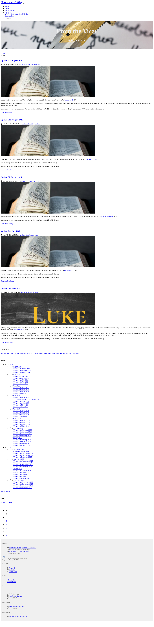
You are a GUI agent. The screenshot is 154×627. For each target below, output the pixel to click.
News (7, 8)
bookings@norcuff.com (16, 606)
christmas (73, 353)
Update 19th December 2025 (23, 453)
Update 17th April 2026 (21, 413)
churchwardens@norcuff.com (18, 616)
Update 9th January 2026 (21, 445)
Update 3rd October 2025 (21, 478)
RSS (12, 502)
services (37, 64)
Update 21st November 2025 (23, 463)
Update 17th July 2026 (20, 380)
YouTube (12, 570)
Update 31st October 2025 (22, 471)
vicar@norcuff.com (15, 596)
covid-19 (31, 353)
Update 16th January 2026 (22, 443)
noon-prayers (23, 353)
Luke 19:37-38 (19, 330)
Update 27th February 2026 (22, 430)
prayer (36, 353)
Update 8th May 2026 (20, 405)
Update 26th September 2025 (23, 482)
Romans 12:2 (68, 100)
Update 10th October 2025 (22, 476)
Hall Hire (25, 14)
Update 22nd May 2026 (21, 401)
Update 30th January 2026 (22, 440)
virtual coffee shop (45, 353)
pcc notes (63, 353)
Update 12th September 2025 (23, 486)
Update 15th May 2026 (21, 403)
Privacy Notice (11, 582)
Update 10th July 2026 (20, 382)
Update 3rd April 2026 (20, 416)
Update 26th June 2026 (21, 388)
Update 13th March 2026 (21, 424)
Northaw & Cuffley (11, 2)
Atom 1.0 (5, 502)
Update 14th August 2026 (12, 120)
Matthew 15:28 (90, 159)
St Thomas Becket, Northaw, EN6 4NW (22, 548)
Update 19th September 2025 (23, 484)
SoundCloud (13, 572)
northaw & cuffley (28, 64)
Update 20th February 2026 (22, 432)
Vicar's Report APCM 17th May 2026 (26, 399)
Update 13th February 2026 (22, 434)
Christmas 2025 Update (21, 451)
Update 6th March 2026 (21, 426)
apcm (68, 353)
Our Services (17, 14)
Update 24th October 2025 (22, 472)
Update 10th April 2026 (21, 414)
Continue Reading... (7, 112)
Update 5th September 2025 (22, 488)
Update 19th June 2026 (21, 390)
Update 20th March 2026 (21, 422)
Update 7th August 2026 (11, 177)
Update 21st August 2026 (11, 60)
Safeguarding (9, 16)
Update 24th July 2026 (11, 288)
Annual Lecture (10, 10)
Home (7, 6)
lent (78, 353)
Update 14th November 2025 (23, 465)
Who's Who (9, 14)
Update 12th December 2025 (23, 455)
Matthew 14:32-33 (107, 216)
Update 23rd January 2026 (22, 441)
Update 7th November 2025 (22, 467)
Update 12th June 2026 (21, 391)
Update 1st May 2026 (20, 407)
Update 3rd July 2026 (20, 384)
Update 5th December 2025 (22, 457)
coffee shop (55, 353)
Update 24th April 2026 (21, 411)
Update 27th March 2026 (21, 420)
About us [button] (8, 12)
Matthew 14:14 (69, 270)
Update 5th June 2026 (20, 393)
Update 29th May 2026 (21, 397)
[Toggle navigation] (24, 3)
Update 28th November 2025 (23, 461)
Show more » (5, 491)
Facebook (12, 568)
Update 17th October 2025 (22, 474)
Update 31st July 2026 (10, 231)
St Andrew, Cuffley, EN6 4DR (19, 551)
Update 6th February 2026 (22, 436)
